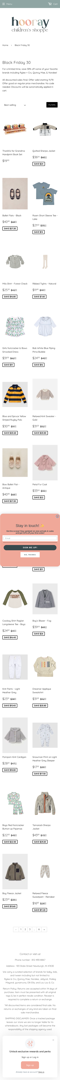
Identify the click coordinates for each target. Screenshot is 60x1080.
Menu (9, 4)
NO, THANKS (30, 555)
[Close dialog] (57, 516)
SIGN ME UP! (30, 547)
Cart (55, 4)
